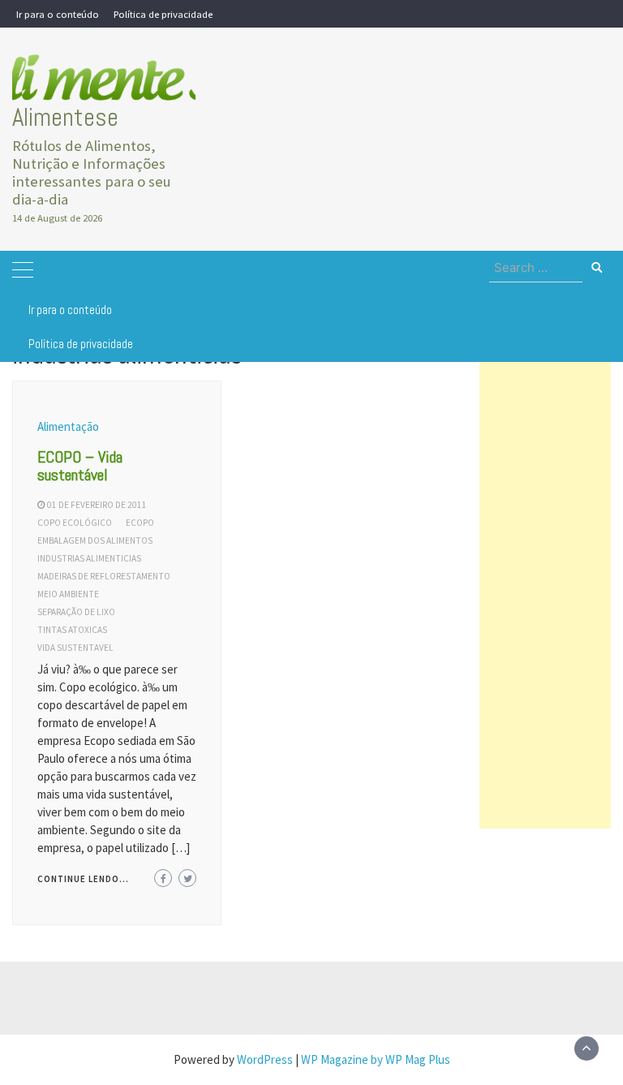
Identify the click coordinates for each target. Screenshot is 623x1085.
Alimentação (68, 426)
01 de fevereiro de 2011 (97, 504)
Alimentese (65, 117)
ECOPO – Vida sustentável (79, 465)
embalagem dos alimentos (95, 540)
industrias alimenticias (89, 558)
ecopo (140, 522)
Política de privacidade (163, 13)
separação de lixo (76, 612)
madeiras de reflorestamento (103, 576)
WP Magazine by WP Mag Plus (375, 1059)
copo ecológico (74, 522)
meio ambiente (68, 594)
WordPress (265, 1059)
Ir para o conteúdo (57, 13)
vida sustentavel (75, 647)
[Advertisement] (545, 585)
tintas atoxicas (72, 629)
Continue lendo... (83, 879)
